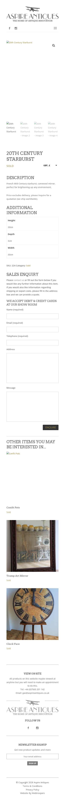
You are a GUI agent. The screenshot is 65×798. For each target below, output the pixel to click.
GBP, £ (46, 165)
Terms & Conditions (32, 786)
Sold (28, 265)
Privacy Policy (32, 789)
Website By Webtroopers (32, 793)
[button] (53, 45)
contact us (19, 280)
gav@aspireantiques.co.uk (36, 693)
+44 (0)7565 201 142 (35, 689)
